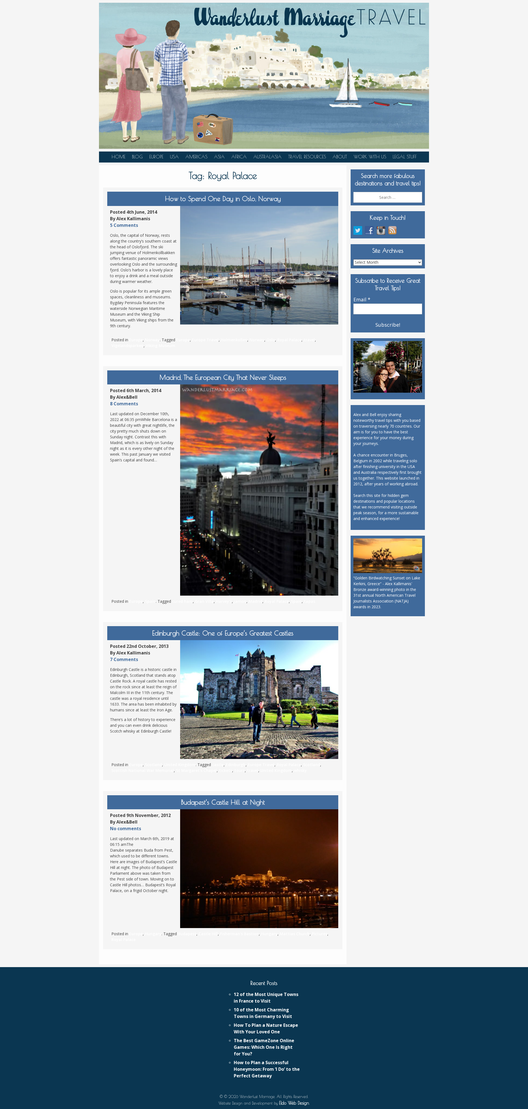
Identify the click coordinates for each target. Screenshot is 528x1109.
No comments (125, 828)
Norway (152, 339)
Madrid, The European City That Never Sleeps (223, 377)
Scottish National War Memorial (142, 770)
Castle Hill (208, 933)
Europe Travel (205, 339)
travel (309, 339)
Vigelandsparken (127, 345)
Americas (196, 156)
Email (361, 300)
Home (118, 156)
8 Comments (124, 404)
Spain (150, 601)
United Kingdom (180, 764)
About (339, 156)
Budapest (187, 933)
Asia (219, 156)
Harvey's (224, 601)
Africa (239, 156)
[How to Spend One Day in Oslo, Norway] (259, 265)
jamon (240, 601)
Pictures (319, 933)
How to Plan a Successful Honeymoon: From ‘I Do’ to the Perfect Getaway (267, 1069)
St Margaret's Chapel (196, 770)
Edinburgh (236, 764)
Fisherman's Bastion (239, 933)
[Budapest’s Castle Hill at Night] (259, 868)
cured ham (182, 601)
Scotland (153, 764)
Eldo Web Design (294, 1102)
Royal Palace (289, 339)
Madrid (255, 601)
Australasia (267, 156)
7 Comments (124, 659)
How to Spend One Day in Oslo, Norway (223, 198)
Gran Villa (204, 601)
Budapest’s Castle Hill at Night (223, 802)
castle (218, 764)
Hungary (153, 933)
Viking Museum (160, 345)
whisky (300, 770)
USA (174, 156)
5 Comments (124, 225)
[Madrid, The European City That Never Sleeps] (259, 490)
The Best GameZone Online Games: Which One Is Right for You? (264, 1047)
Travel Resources (307, 156)
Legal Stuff (405, 156)
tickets (225, 770)
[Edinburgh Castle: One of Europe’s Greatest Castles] (259, 699)
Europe (156, 156)
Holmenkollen (234, 339)
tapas (309, 601)
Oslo (270, 339)
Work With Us (370, 156)
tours (239, 770)
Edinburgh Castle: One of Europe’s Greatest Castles (222, 633)
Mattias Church (295, 933)
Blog (137, 156)
